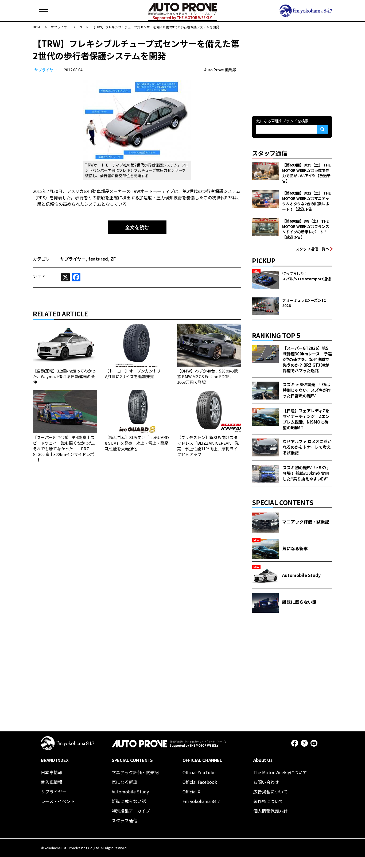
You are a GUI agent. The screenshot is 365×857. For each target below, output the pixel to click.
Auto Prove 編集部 (220, 69)
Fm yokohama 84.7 (201, 801)
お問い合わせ (266, 782)
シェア (39, 276)
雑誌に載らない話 (129, 801)
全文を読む (137, 227)
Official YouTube (199, 772)
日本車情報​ (51, 772)
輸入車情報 (51, 782)
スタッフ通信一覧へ (312, 248)
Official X (191, 791)
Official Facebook (200, 782)
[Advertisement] (292, 70)
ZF (113, 258)
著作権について (268, 801)
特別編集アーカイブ (131, 811)
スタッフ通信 (124, 820)
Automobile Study (130, 791)
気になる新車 (124, 782)
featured (98, 258)
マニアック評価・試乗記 (135, 772)
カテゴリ (41, 258)
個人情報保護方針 (270, 811)
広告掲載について (270, 791)
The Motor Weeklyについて (280, 772)
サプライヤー (45, 69)
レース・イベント (58, 801)
